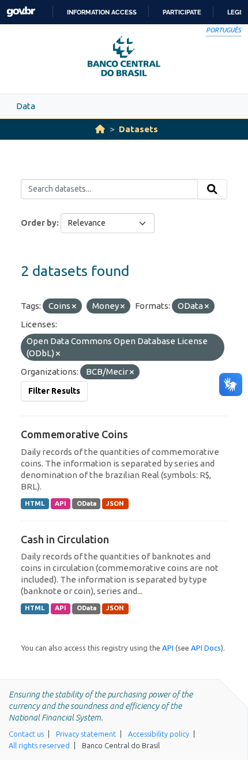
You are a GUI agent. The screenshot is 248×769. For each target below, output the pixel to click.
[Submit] (212, 189)
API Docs (206, 648)
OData (86, 503)
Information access (102, 12)
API (60, 503)
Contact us (26, 734)
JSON (115, 503)
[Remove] (74, 306)
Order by (39, 222)
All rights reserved (39, 745)
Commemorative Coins (74, 434)
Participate (182, 12)
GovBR (20, 11)
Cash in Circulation (65, 539)
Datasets (138, 129)
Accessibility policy (158, 734)
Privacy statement (86, 734)
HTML (34, 503)
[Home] (100, 129)
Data (25, 106)
